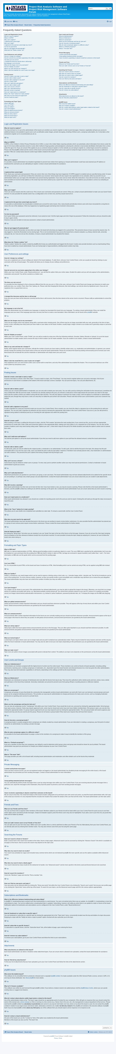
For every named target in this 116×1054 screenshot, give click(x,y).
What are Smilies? (9, 107)
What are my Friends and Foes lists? (69, 64)
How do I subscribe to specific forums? (69, 88)
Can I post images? (9, 108)
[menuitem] (15, 21)
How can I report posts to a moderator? (15, 92)
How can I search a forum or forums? (69, 71)
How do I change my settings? (12, 56)
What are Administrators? (66, 36)
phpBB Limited (55, 976)
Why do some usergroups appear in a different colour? (74, 45)
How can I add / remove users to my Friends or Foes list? (75, 65)
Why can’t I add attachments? (12, 88)
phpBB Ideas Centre (87, 988)
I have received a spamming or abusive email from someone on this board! (79, 58)
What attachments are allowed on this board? (71, 96)
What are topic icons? (10, 117)
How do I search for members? (67, 77)
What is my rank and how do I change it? (15, 68)
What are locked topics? (11, 115)
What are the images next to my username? (16, 65)
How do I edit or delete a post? (12, 78)
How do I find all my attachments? (68, 97)
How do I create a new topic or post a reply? (16, 76)
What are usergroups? (65, 39)
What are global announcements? (13, 110)
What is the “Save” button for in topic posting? (16, 93)
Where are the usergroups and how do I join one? (72, 41)
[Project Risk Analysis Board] (16, 8)
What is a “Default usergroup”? (67, 46)
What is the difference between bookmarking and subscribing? (76, 84)
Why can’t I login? (9, 43)
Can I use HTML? (9, 105)
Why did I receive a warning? (12, 90)
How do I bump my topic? (11, 97)
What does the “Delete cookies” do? (14, 50)
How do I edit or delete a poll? (12, 85)
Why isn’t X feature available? (67, 105)
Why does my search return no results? (70, 73)
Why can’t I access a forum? (12, 86)
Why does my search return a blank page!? (71, 75)
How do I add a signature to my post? (14, 79)
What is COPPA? (9, 38)
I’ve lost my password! (10, 46)
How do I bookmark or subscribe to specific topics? (73, 86)
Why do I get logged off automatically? (14, 48)
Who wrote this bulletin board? (67, 103)
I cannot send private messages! (68, 54)
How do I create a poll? (10, 81)
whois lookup (25, 1002)
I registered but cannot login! (12, 41)
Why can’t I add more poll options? (13, 83)
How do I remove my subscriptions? (69, 90)
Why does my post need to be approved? (15, 95)
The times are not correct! (11, 59)
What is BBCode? (9, 103)
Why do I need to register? (11, 36)
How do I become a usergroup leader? (69, 43)
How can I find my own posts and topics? (70, 78)
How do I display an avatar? (12, 66)
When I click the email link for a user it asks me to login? (19, 70)
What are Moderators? (65, 38)
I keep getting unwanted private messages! (71, 56)
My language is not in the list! (12, 63)
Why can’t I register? (10, 39)
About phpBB (30, 978)
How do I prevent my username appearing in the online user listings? (23, 58)
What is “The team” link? (65, 48)
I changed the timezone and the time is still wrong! (17, 61)
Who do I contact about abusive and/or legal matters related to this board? (79, 107)
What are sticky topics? (10, 113)
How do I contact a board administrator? (70, 109)
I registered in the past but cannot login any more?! (18, 45)
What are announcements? (11, 112)
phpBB (89, 312)
